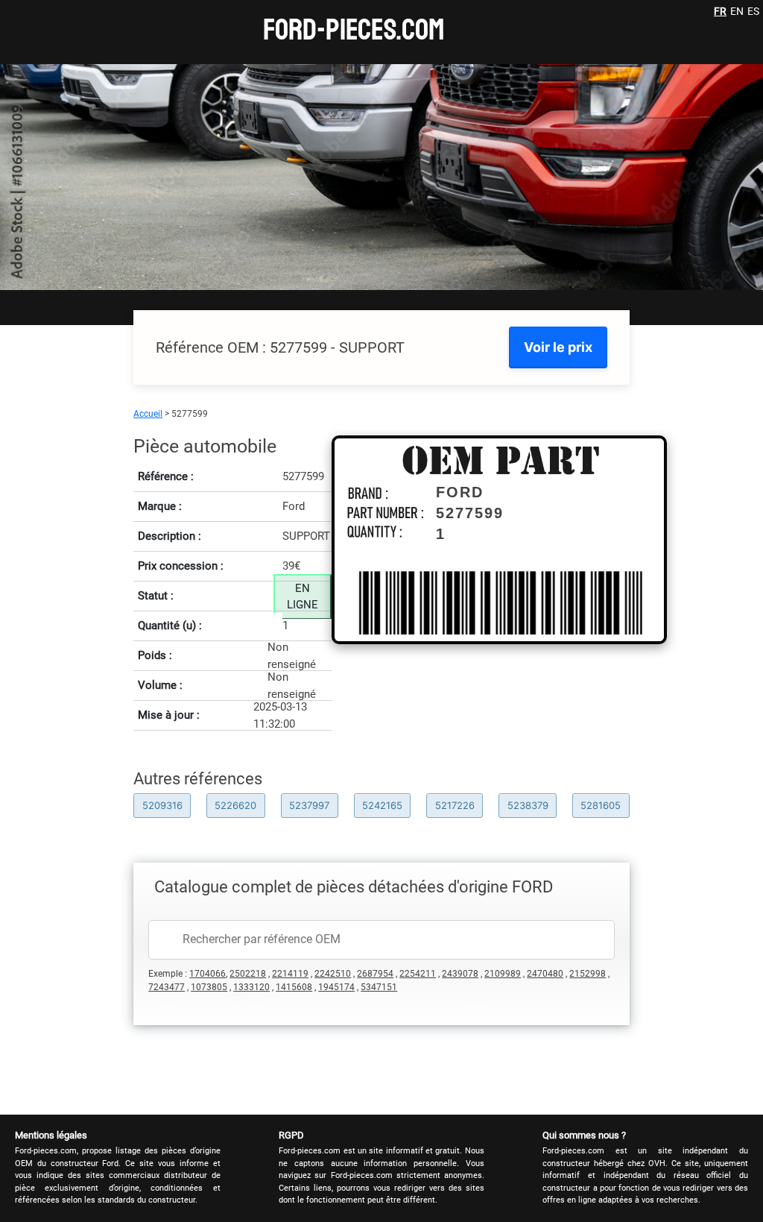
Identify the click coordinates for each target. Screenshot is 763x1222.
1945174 (336, 987)
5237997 (309, 805)
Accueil (147, 414)
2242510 (332, 974)
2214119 (290, 974)
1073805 (209, 987)
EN (737, 11)
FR (720, 11)
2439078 (460, 974)
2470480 (545, 974)
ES (753, 11)
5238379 (527, 805)
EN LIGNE (302, 597)
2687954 (375, 974)
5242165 (382, 805)
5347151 (379, 987)
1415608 (294, 987)
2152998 (587, 974)
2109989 (502, 974)
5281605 (600, 805)
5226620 (235, 805)
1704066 (207, 974)
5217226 (455, 805)
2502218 (247, 974)
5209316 (162, 805)
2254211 (417, 974)
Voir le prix (558, 347)
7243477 (166, 987)
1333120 (251, 987)
